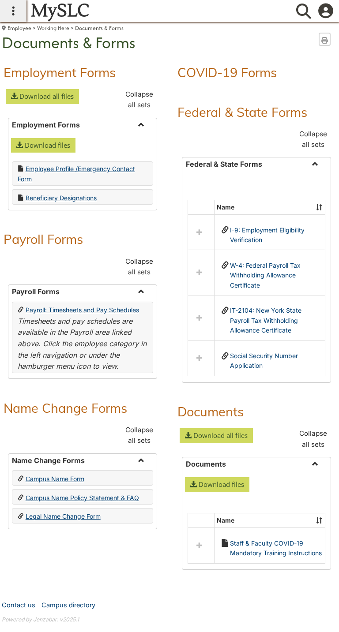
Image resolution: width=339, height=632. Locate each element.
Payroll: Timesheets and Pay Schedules (82, 310)
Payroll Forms (43, 239)
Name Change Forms (65, 408)
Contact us (18, 605)
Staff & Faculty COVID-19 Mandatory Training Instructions (276, 548)
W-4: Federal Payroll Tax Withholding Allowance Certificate (265, 275)
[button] (42, 96)
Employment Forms (60, 72)
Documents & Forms (99, 28)
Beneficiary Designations (61, 198)
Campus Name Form (55, 478)
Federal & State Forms (242, 112)
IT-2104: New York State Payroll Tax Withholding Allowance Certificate (265, 320)
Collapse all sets (139, 99)
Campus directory (68, 605)
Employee (19, 28)
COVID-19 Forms (227, 72)
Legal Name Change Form (63, 516)
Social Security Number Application (264, 360)
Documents (210, 411)
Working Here (53, 28)
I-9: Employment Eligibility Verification (267, 234)
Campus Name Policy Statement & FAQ (82, 497)
